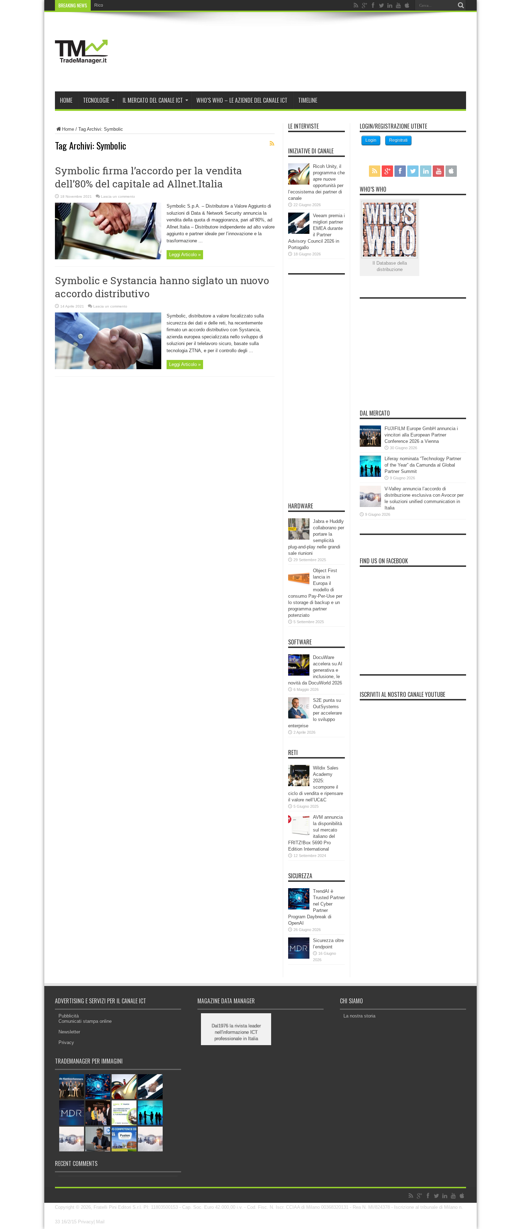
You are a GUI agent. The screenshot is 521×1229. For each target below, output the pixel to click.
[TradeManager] (81, 73)
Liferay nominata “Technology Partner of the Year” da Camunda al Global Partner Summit (423, 465)
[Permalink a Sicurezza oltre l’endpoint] (298, 957)
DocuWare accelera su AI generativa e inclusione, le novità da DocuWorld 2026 (315, 670)
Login (370, 140)
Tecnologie (96, 100)
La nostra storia (359, 1016)
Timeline (307, 100)
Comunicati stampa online (85, 1021)
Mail (100, 1221)
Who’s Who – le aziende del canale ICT (241, 100)
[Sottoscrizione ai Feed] (272, 143)
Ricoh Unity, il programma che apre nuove (134, 5)
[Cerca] (460, 5)
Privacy (66, 1042)
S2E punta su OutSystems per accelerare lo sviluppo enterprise (315, 713)
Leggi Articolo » (185, 254)
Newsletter (69, 1031)
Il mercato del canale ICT (153, 100)
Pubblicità (68, 1016)
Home (66, 100)
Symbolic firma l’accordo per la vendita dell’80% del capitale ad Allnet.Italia (148, 177)
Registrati (398, 140)
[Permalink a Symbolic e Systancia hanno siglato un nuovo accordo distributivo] (108, 367)
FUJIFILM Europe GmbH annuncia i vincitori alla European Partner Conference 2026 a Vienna (421, 435)
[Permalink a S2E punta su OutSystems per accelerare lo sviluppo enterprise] (298, 717)
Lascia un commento (118, 196)
